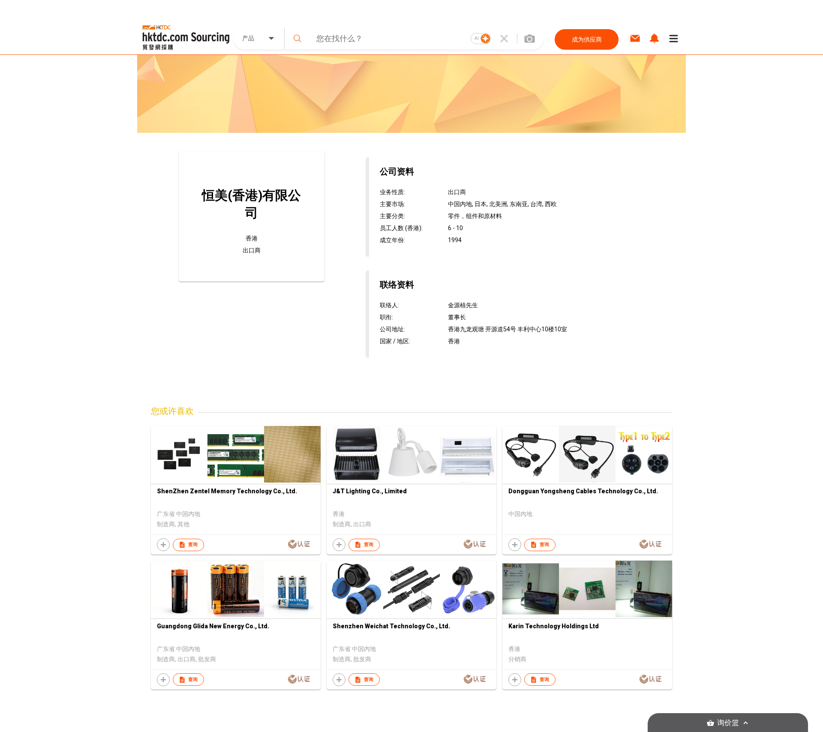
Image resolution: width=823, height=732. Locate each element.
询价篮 (728, 723)
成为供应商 (587, 39)
